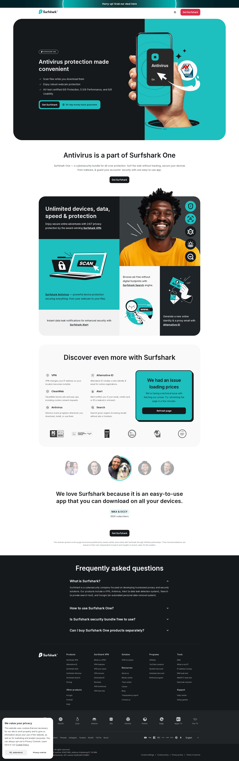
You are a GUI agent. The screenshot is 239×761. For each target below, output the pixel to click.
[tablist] (119, 468)
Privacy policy (177, 755)
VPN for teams (127, 660)
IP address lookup (184, 669)
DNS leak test (182, 673)
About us (125, 673)
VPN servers (99, 673)
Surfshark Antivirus (57, 294)
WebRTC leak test (184, 678)
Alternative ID (171, 324)
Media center (127, 678)
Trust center (127, 682)
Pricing (69, 682)
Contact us (126, 700)
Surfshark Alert (79, 324)
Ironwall (69, 700)
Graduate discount (156, 673)
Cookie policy (163, 755)
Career (124, 687)
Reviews (97, 682)
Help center (182, 695)
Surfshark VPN (92, 228)
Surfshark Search (133, 285)
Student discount (156, 669)
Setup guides (182, 700)
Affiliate (152, 660)
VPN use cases (100, 669)
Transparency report (130, 695)
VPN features (99, 664)
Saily (68, 704)
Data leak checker (184, 682)
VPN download (100, 686)
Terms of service (193, 755)
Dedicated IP (99, 678)
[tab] (119, 468)
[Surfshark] (48, 12)
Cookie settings (147, 755)
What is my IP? (183, 664)
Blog (123, 691)
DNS (179, 660)
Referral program (156, 678)
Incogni (69, 695)
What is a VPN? (100, 660)
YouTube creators (156, 664)
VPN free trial (99, 691)
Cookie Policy (22, 745)
